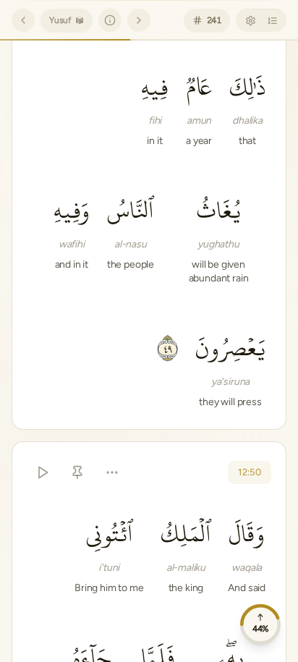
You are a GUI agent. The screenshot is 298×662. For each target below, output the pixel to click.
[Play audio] (43, 472)
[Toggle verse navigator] (272, 20)
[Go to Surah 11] (23, 20)
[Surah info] (110, 20)
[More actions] (112, 472)
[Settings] (250, 20)
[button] (247, 106)
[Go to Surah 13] (138, 20)
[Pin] (77, 472)
